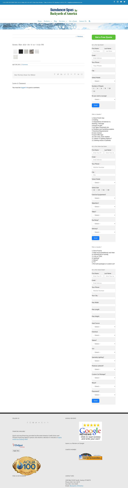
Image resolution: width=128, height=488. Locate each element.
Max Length (95, 309)
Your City (94, 295)
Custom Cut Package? (99, 374)
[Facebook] (27, 422)
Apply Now (16, 450)
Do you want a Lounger (99, 96)
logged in (24, 87)
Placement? (95, 391)
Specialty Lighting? (98, 357)
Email (93, 55)
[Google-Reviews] (90, 431)
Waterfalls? (95, 203)
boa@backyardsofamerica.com (75, 2)
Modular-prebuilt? (98, 366)
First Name (95, 48)
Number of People (97, 86)
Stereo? (94, 340)
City (93, 71)
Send (95, 105)
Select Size (95, 187)
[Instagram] (30, 422)
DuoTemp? (95, 220)
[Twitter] (36, 422)
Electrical (95, 332)
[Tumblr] (42, 422)
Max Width (95, 302)
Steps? (94, 211)
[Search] (89, 21)
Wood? (94, 383)
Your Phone (95, 62)
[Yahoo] (47, 422)
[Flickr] (39, 422)
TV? (93, 349)
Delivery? (95, 229)
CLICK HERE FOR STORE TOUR (10, 2)
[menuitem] (41, 21)
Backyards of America (76, 486)
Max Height (95, 316)
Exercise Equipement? (99, 194)
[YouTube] (33, 422)
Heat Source (96, 323)
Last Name (107, 48)
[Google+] (45, 422)
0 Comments (25, 64)
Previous (80, 36)
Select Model (96, 77)
